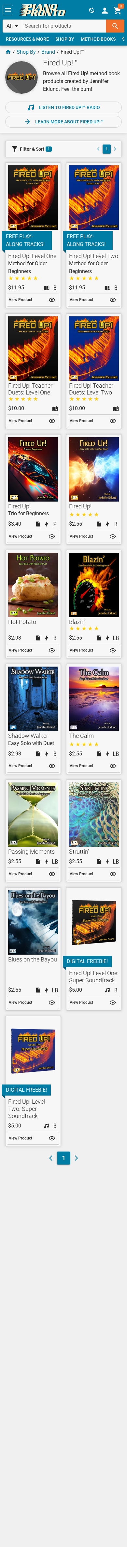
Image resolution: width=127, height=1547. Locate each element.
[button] (8, 10)
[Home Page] (8, 52)
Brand (48, 52)
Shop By (26, 52)
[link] (42, 10)
